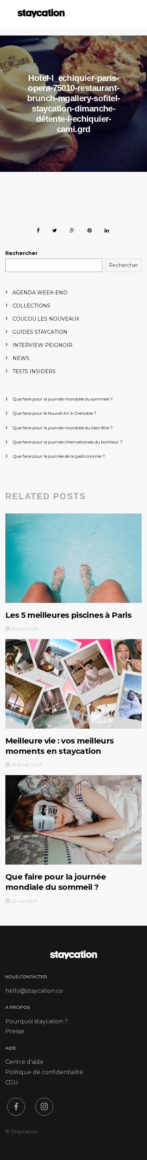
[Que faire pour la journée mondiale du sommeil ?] (73, 820)
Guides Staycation (39, 332)
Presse (14, 1031)
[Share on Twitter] (55, 229)
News (20, 358)
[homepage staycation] (73, 957)
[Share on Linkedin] (106, 229)
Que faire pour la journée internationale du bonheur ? (67, 442)
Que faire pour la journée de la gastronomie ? (58, 456)
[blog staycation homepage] (41, 15)
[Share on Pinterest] (89, 229)
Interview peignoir (42, 345)
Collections (31, 306)
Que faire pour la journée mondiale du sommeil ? (62, 399)
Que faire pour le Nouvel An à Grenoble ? (54, 413)
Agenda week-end (39, 292)
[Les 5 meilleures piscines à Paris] (73, 558)
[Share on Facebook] (38, 229)
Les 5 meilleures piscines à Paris (68, 615)
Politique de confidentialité (44, 1072)
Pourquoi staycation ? (36, 1021)
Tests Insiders (34, 371)
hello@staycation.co (34, 990)
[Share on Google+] (72, 229)
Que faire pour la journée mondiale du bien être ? (62, 427)
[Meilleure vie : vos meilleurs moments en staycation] (73, 684)
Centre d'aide (24, 1061)
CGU (11, 1082)
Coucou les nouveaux (45, 319)
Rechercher (21, 253)
